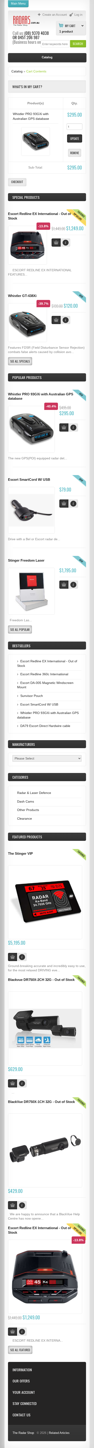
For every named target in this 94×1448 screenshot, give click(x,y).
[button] (78, 43)
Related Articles (59, 1433)
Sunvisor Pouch (31, 696)
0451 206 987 (28, 37)
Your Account (24, 1392)
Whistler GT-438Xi (22, 296)
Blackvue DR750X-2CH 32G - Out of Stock (41, 980)
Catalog (17, 71)
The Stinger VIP (20, 853)
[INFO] (73, 427)
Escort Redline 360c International (44, 674)
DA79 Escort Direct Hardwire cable (45, 726)
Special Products (25, 197)
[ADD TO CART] (63, 427)
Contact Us (21, 1415)
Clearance (24, 818)
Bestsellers (21, 645)
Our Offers (21, 1381)
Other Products (28, 810)
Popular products (27, 377)
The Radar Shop (23, 1433)
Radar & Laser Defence (34, 793)
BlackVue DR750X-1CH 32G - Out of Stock (41, 1102)
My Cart (70, 25)
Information (22, 1370)
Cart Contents (36, 71)
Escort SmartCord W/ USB (29, 479)
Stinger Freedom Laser (26, 560)
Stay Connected (25, 1403)
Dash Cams (25, 801)
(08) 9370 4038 (36, 33)
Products (27, 836)
